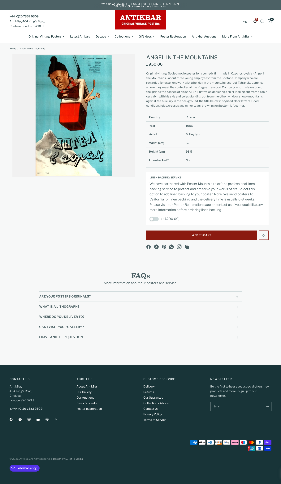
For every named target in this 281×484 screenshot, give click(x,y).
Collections (122, 36)
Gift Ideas (145, 36)
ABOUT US (84, 379)
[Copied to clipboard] (187, 246)
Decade (101, 36)
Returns (148, 392)
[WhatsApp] (171, 246)
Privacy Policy (152, 414)
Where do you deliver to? (62, 317)
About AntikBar (86, 386)
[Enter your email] (267, 406)
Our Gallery (84, 392)
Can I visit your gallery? (61, 327)
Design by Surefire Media (68, 458)
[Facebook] (148, 246)
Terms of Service (154, 420)
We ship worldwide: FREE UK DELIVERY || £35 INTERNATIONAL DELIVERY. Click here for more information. (140, 5)
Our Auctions (85, 397)
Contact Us (150, 408)
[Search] (262, 21)
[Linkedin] (58, 419)
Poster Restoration (173, 36)
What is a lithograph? (59, 306)
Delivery (149, 386)
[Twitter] (23, 419)
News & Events (86, 403)
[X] (156, 246)
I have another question (61, 337)
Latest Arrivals (80, 36)
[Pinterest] (164, 246)
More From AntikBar (236, 36)
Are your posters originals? (65, 296)
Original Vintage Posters (45, 36)
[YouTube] (41, 419)
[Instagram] (179, 246)
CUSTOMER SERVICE (159, 379)
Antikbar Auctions (204, 36)
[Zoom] (126, 62)
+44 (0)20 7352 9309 (24, 16)
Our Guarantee (153, 397)
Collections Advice (156, 403)
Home (13, 48)
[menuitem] (46, 36)
